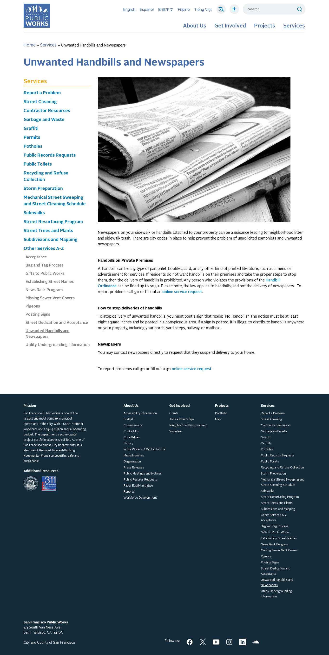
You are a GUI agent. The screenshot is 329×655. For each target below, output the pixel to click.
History (128, 443)
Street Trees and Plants (48, 231)
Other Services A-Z (44, 249)
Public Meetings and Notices (143, 473)
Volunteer (176, 431)
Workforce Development (140, 497)
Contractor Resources (47, 111)
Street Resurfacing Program (53, 222)
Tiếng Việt (203, 9)
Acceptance (36, 257)
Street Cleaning (40, 102)
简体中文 (165, 9)
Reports (129, 491)
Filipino (184, 9)
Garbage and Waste (44, 120)
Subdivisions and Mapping (51, 240)
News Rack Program (44, 290)
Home (30, 45)
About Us (194, 26)
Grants (173, 413)
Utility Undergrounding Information (58, 345)
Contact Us (131, 431)
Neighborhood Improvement (188, 425)
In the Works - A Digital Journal (144, 449)
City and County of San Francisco (49, 642)
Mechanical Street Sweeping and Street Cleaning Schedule (282, 482)
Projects (264, 26)
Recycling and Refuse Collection (282, 467)
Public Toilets (38, 164)
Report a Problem (42, 93)
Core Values (132, 437)
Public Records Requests (50, 155)
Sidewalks (34, 213)
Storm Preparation (43, 189)
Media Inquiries (134, 455)
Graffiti (31, 129)
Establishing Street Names (50, 282)
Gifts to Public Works (45, 274)
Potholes (33, 146)
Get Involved (230, 26)
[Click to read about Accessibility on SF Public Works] (234, 11)
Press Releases (134, 467)
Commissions (133, 425)
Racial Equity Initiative (138, 485)
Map (218, 419)
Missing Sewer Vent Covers (50, 298)
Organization (132, 461)
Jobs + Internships (181, 419)
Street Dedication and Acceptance (57, 323)
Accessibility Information (140, 413)
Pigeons (33, 306)
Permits (32, 137)
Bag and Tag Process (45, 265)
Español (147, 9)
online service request (182, 292)
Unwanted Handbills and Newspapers (277, 583)
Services (294, 26)
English (129, 9)
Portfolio (221, 413)
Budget (128, 419)
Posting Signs (38, 315)
